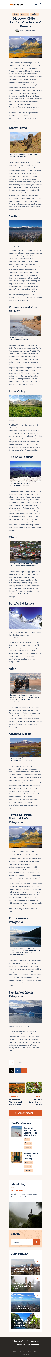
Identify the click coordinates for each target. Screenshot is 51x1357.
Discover (24, 14)
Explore (35, 14)
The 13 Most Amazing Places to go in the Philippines (24, 1323)
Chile (16, 14)
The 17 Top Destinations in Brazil (24, 1307)
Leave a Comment (24, 1113)
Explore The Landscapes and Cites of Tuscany (24, 1269)
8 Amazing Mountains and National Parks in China (24, 1286)
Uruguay (28, 1170)
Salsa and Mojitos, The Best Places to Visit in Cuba (30, 1131)
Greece (28, 1147)
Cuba (27, 1139)
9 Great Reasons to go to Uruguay (31, 1156)
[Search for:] (25, 1242)
